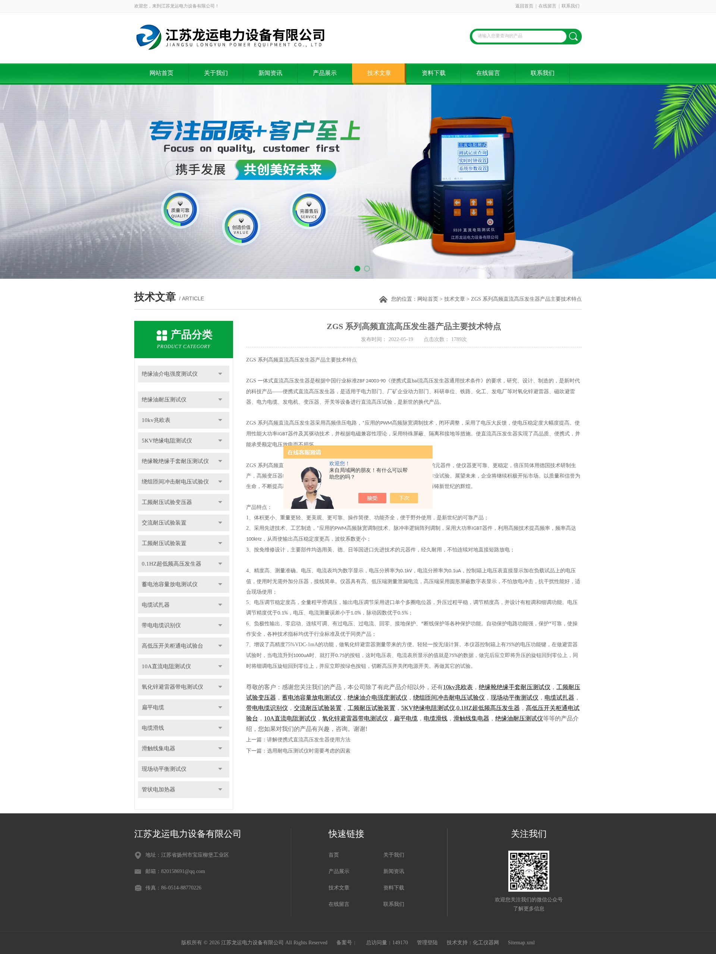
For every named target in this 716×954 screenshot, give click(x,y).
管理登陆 (427, 942)
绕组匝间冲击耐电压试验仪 (175, 482)
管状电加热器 (158, 789)
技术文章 (379, 73)
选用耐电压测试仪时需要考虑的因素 (309, 751)
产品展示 (325, 73)
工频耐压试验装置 (164, 543)
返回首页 (524, 6)
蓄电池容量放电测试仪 (170, 584)
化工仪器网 (486, 942)
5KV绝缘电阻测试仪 (167, 441)
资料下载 (434, 73)
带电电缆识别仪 (161, 625)
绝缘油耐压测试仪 (164, 400)
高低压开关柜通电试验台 (172, 646)
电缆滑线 (153, 728)
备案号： (346, 942)
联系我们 (571, 6)
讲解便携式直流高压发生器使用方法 (309, 739)
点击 (220, 374)
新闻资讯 (270, 73)
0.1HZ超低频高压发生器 (171, 564)
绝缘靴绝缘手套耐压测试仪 (175, 461)
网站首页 (161, 73)
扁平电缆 (153, 707)
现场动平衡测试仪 (164, 769)
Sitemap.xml (521, 942)
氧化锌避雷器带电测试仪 (172, 687)
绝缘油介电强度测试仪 (170, 374)
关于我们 (216, 73)
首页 (334, 855)
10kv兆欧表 (156, 420)
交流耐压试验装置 (164, 523)
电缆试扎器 (156, 605)
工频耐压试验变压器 (167, 502)
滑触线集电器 (158, 748)
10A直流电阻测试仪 (166, 666)
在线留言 (547, 6)
